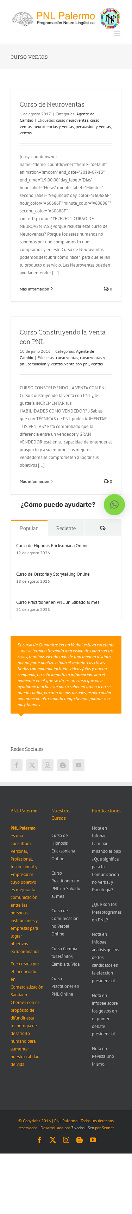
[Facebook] (17, 765)
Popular (29, 528)
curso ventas (67, 357)
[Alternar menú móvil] (117, 33)
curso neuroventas (72, 120)
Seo (91, 1127)
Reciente (66, 528)
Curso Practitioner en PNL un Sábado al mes (57, 602)
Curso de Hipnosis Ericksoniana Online (52, 546)
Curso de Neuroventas (52, 104)
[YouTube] (78, 765)
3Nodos (77, 1127)
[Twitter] (32, 765)
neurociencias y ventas (53, 126)
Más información (34, 289)
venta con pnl (76, 363)
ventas (26, 132)
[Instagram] (48, 765)
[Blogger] (63, 765)
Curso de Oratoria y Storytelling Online (53, 574)
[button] (114, 504)
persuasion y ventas (93, 126)
